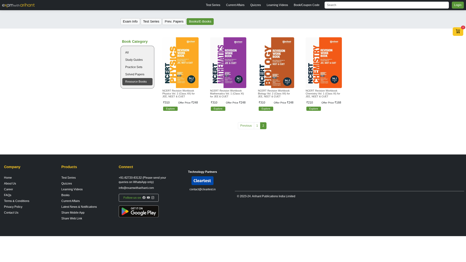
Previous (246, 125)
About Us (10, 183)
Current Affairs (235, 5)
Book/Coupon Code (306, 5)
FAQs (7, 195)
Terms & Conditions (16, 201)
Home (8, 177)
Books (65, 195)
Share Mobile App (72, 212)
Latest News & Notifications (79, 206)
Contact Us (11, 212)
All (127, 52)
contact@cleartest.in (202, 189)
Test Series (213, 5)
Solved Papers (134, 74)
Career (8, 189)
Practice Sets (133, 67)
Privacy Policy (13, 206)
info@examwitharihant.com (136, 187)
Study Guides (134, 59)
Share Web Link (71, 218)
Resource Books (136, 81)
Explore (170, 108)
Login (457, 5)
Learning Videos (277, 5)
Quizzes (255, 5)
